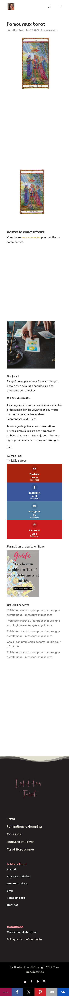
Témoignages (16, 898)
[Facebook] (17, 992)
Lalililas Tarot (17, 30)
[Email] (52, 992)
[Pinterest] (40, 992)
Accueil (11, 869)
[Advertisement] (34, 132)
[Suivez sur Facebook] (31, 981)
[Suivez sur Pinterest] (37, 981)
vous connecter (31, 237)
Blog (10, 891)
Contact (12, 905)
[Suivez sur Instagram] (44, 981)
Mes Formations (17, 883)
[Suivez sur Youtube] (24, 981)
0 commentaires (49, 30)
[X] (28, 992)
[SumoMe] (63, 992)
